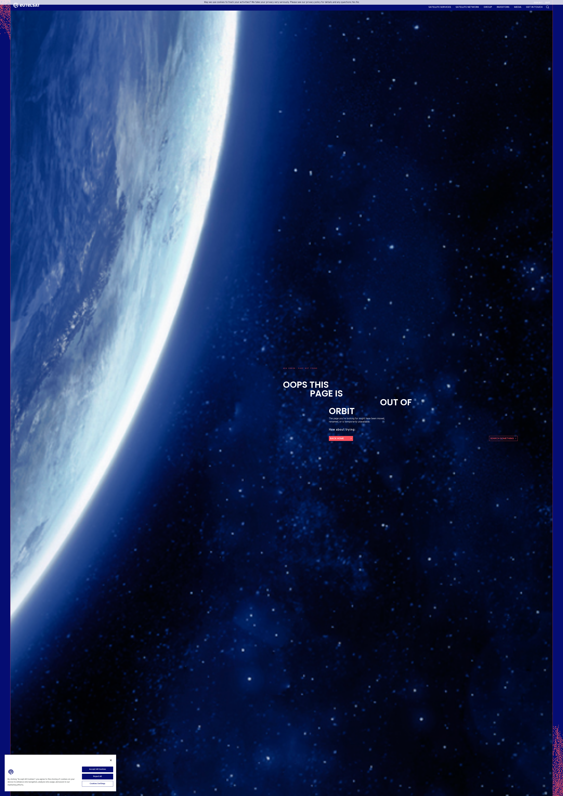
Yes (353, 2)
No (357, 2)
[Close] (111, 760)
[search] (547, 7)
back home (337, 438)
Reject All (97, 776)
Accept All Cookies (97, 769)
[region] (60, 772)
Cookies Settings (97, 784)
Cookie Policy (31, 785)
